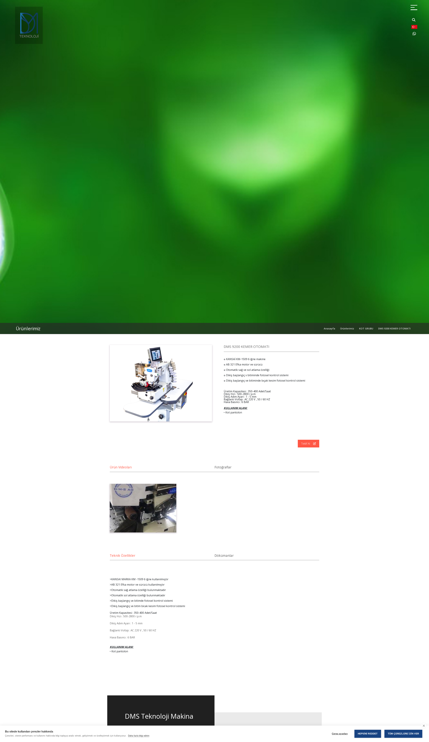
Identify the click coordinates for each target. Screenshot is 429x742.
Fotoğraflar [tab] (222, 467)
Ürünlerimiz (347, 328)
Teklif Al (306, 443)
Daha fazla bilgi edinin (138, 735)
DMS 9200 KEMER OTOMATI (394, 328)
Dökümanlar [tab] (224, 555)
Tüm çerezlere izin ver (403, 733)
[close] (423, 725)
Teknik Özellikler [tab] (122, 555)
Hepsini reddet (368, 733)
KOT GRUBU (366, 328)
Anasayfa (329, 328)
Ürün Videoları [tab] (121, 467)
